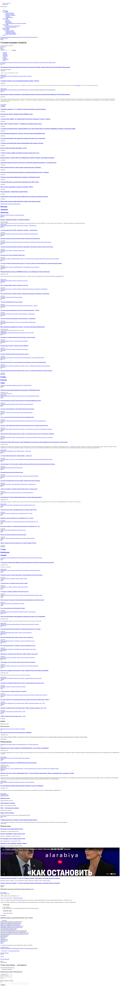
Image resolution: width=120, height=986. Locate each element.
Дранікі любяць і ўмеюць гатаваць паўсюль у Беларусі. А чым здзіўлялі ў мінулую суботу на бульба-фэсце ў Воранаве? (27, 433)
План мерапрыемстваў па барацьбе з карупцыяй (16, 23)
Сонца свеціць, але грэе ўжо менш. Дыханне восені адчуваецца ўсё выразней (17, 662)
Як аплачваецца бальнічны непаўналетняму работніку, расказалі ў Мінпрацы (21, 785)
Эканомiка (4, 209)
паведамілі (77, 85)
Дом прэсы (2, 938)
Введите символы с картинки (7, 980)
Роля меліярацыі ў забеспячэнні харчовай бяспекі (14, 191)
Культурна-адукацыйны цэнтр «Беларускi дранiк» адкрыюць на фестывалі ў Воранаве (20, 480)
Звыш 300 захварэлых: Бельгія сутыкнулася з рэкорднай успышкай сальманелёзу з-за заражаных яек (28, 162)
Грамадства (5, 55)
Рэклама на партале (10, 12)
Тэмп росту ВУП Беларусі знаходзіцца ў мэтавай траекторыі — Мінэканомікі (17, 318)
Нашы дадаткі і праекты (7, 812)
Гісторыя (7, 19)
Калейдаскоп (5, 59)
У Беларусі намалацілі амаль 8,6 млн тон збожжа (11, 301)
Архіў (4, 35)
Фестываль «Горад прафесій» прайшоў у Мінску (13, 843)
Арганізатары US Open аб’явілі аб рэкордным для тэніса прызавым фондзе (21, 497)
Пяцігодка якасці (5, 798)
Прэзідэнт (2, 63)
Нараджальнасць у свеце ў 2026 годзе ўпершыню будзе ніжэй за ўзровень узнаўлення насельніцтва (27, 157)
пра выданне (3, 915)
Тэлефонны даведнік (10, 31)
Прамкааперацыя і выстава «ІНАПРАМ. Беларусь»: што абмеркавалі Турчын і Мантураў (25, 271)
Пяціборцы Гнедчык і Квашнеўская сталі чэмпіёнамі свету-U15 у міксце (16, 518)
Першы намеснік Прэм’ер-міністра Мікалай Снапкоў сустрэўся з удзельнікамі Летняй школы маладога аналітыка (26, 370)
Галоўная (5, 10)
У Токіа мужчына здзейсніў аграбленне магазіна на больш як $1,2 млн (19, 153)
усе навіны (2, 105)
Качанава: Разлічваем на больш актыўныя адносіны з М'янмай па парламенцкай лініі (20, 238)
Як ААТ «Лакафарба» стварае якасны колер (12, 833)
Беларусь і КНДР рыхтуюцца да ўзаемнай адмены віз (15, 219)
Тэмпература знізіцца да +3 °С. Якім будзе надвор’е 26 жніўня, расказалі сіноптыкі (23, 109)
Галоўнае (5, 52)
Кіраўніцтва (8, 21)
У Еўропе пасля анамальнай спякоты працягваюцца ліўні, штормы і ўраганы (21, 143)
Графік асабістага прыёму (11, 34)
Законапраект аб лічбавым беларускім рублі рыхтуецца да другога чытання (17, 337)
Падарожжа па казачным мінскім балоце (11, 829)
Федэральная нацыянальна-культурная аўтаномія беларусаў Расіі (14, 934)
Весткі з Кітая (3, 816)
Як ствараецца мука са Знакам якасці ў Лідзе (12, 838)
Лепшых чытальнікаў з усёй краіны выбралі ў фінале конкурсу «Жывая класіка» (19, 488)
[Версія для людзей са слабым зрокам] (1, 47)
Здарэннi (3, 555)
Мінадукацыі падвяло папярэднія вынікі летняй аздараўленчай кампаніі (20, 201)
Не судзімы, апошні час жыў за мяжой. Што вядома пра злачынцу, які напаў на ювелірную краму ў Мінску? (24, 699)
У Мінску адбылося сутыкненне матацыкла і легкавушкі (13, 691)
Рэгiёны (3, 377)
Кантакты (5, 29)
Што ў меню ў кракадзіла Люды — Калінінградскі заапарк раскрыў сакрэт (21, 123)
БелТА (1, 943)
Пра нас (5, 18)
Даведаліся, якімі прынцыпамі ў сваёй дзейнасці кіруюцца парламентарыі (17, 408)
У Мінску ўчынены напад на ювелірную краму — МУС (13, 716)
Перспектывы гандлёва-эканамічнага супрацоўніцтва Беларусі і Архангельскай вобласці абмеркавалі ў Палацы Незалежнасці (35, 94)
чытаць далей (3, 75)
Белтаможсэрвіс (3, 940)
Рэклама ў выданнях (10, 14)
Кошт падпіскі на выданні (11, 27)
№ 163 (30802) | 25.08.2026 (6, 891)
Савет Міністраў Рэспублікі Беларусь (8, 929)
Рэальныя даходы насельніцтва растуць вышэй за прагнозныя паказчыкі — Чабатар (19, 310)
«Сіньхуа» (65, 822)
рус (5, 4)
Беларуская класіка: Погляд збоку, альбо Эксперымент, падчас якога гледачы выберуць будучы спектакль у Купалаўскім (33, 442)
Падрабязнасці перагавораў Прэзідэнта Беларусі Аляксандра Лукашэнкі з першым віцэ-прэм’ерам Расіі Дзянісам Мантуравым (35, 67)
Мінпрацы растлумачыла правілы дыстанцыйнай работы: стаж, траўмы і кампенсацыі (24, 748)
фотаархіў (2, 847)
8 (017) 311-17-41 (4, 898)
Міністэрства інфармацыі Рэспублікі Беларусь (10, 925)
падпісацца (4, 920)
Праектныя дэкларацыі (10, 15)
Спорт (4, 60)
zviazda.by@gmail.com (17, 898)
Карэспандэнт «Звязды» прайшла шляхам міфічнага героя (16, 114)
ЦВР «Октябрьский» (4, 959)
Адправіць (3, 984)
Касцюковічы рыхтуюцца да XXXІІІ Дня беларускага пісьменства (18, 762)
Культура (5, 58)
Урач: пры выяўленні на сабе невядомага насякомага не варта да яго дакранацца (22, 138)
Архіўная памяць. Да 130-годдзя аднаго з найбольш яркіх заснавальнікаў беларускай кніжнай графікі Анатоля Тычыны (27, 464)
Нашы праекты (6, 28)
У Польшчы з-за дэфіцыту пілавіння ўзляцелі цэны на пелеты (14, 591)
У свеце (4, 57)
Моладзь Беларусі (4, 936)
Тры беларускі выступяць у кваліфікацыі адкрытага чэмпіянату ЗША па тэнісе (18, 509)
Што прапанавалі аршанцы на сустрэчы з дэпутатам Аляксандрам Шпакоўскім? (22, 133)
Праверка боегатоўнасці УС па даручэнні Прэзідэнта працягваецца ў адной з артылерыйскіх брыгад (23, 362)
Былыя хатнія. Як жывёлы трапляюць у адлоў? (13, 148)
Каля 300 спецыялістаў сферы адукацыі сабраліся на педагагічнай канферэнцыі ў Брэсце (20, 400)
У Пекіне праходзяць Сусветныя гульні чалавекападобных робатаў (18, 820)
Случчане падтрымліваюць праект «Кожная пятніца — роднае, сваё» (16, 455)
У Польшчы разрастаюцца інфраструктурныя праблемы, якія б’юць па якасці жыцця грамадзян (27, 562)
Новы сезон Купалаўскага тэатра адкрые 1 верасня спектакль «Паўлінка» (20, 167)
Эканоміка (5, 54)
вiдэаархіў (2, 885)
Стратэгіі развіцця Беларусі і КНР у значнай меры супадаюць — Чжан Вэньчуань (18, 230)
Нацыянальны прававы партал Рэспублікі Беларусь (11, 927)
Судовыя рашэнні (9, 17)
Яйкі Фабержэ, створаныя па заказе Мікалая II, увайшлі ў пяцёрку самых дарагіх (19, 653)
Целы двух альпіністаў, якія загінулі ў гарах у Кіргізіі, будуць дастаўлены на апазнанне (24, 670)
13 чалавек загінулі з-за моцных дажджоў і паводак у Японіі (13, 583)
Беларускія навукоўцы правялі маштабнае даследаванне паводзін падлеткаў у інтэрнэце (24, 172)
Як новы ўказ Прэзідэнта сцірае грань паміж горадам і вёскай (14, 354)
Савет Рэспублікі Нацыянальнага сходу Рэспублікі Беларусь (13, 931)
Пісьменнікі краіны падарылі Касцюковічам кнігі (11, 472)
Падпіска (5, 24)
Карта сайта (4, 950)
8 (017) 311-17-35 (6, 3)
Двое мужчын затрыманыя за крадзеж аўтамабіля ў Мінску (16, 186)
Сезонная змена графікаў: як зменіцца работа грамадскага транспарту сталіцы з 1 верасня (25, 119)
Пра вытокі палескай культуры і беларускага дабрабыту (16, 732)
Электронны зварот (10, 30)
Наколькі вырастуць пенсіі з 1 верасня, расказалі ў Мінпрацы (14, 345)
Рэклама (5, 11)
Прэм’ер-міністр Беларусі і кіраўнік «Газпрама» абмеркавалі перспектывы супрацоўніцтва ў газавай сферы (24, 293)
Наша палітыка (9, 22)
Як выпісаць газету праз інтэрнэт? (13, 25)
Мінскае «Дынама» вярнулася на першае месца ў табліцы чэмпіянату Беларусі (18, 542)
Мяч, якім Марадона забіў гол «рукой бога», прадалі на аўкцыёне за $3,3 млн (17, 645)
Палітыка (5, 53)
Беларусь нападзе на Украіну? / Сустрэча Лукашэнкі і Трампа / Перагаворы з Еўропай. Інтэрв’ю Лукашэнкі (30, 878)
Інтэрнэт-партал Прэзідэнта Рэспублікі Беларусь (10, 922)
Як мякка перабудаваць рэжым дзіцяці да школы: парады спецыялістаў (16, 637)
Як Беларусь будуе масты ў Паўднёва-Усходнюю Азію (12, 255)
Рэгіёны (2, 386)
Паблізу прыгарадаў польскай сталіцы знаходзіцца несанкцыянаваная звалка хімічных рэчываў (22, 599)
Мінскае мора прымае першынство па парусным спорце (13, 534)
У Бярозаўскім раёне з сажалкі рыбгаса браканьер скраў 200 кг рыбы (19, 182)
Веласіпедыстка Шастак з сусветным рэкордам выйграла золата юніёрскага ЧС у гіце (20, 526)
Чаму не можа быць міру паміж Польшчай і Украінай (12, 608)
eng (7, 4)
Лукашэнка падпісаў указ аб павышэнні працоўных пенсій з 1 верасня (19, 80)
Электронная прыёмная (11, 32)
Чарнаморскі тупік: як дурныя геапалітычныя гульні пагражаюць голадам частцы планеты (21, 574)
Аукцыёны (8, 16)
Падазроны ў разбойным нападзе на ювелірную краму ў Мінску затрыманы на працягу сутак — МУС (23, 707)
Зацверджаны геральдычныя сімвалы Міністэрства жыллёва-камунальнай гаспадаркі (24, 196)
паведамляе (58, 276)
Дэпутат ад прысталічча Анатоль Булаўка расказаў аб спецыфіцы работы (17, 417)
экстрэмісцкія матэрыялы (13, 950)
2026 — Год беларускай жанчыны (9, 808)
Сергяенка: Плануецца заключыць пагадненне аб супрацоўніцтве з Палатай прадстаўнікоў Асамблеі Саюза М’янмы (26, 246)
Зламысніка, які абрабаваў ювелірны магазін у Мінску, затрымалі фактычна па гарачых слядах (22, 683)
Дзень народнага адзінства (7, 803)
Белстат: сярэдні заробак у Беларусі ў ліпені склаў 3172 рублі (14, 285)
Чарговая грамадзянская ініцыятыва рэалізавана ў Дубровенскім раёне (20, 177)
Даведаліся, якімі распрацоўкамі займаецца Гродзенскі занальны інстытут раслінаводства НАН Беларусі (24, 425)
